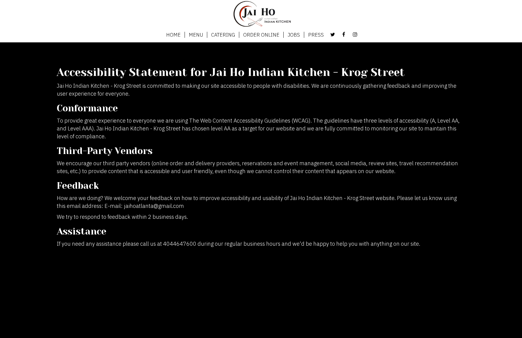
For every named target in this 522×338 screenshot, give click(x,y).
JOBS (294, 35)
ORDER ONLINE (261, 35)
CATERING (223, 35)
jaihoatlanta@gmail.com (154, 205)
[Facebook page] (344, 34)
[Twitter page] (332, 34)
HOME (173, 35)
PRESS (316, 35)
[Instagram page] (355, 34)
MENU (196, 35)
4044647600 (179, 243)
